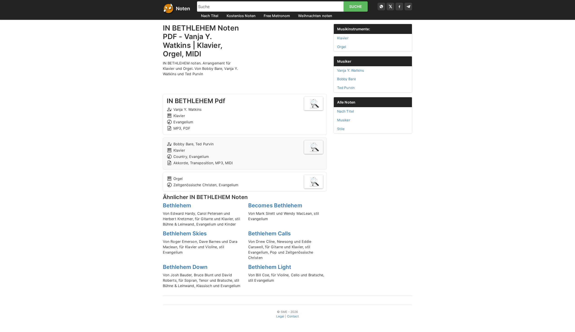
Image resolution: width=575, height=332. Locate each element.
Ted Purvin (346, 88)
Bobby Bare (346, 79)
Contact (293, 316)
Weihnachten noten (315, 15)
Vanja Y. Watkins (350, 70)
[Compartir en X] (390, 6)
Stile (341, 129)
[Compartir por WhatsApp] (381, 6)
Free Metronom (277, 15)
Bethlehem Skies (185, 233)
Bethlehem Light (269, 267)
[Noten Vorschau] (313, 103)
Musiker (344, 61)
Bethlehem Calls (269, 233)
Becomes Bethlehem (275, 205)
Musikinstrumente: (353, 29)
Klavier (343, 38)
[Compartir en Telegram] (408, 6)
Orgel (341, 47)
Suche (355, 6)
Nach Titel (210, 15)
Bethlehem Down (185, 267)
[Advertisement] (287, 55)
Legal (280, 316)
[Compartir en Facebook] (399, 6)
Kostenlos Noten (241, 15)
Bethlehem (177, 205)
